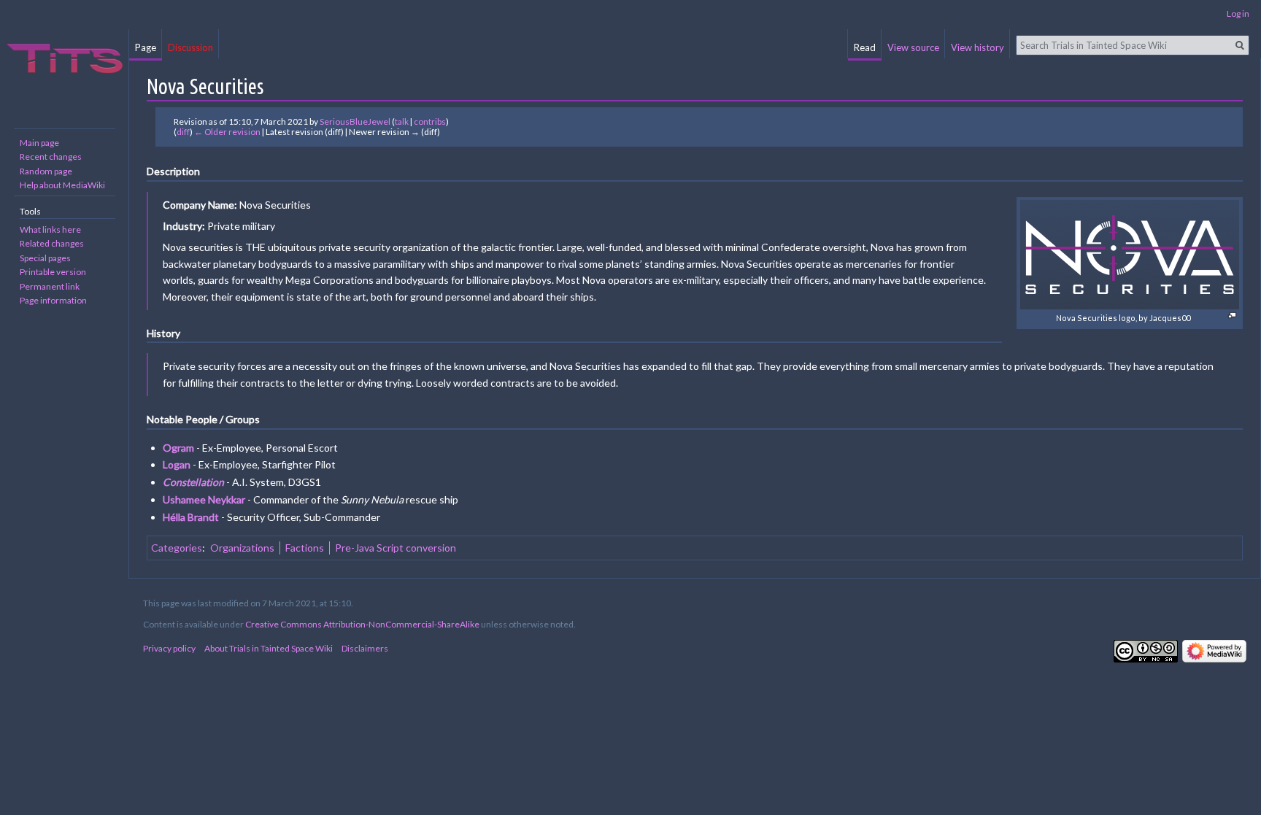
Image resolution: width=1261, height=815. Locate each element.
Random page (46, 171)
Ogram (178, 447)
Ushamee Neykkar (204, 499)
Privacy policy (169, 648)
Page (145, 47)
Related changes (52, 243)
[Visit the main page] (64, 58)
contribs (430, 121)
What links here (50, 229)
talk (402, 121)
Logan (176, 464)
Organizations (242, 547)
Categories (176, 547)
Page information (53, 300)
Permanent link (50, 286)
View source (913, 47)
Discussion (190, 47)
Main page (39, 142)
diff (183, 131)
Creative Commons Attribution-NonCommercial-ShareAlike (362, 624)
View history (977, 47)
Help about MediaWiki (62, 184)
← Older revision (227, 131)
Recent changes (51, 156)
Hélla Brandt (191, 517)
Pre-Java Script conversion (395, 547)
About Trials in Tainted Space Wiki (268, 648)
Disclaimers (365, 648)
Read (865, 47)
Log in (1238, 13)
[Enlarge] (1232, 316)
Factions (304, 547)
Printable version (53, 271)
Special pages (45, 257)
